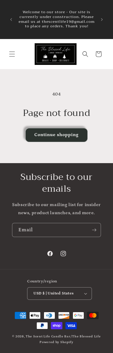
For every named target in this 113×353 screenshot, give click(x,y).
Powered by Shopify (56, 342)
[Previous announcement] (11, 19)
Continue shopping (56, 134)
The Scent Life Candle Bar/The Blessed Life (63, 336)
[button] (12, 54)
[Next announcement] (101, 19)
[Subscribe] (94, 230)
